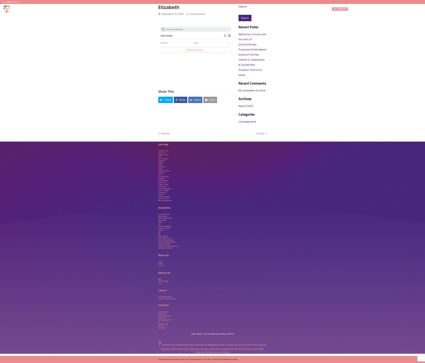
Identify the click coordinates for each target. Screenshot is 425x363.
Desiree (165, 133)
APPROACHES (413, 9)
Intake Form (162, 318)
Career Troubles (163, 191)
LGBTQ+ (161, 195)
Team (160, 261)
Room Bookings (163, 324)
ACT (159, 224)
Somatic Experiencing (165, 218)
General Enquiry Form (165, 320)
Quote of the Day (249, 54)
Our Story (161, 265)
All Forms (161, 326)
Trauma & (161, 151)
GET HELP (397, 9)
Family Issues (162, 187)
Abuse (160, 175)
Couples (160, 163)
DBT (159, 234)
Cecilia (260, 133)
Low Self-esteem (163, 177)
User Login (161, 328)
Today (196, 43)
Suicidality (161, 179)
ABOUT (352, 9)
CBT (159, 232)
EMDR (160, 222)
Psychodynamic (163, 236)
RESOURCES (367, 9)
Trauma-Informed (164, 228)
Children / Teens (163, 185)
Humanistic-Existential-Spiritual (168, 246)
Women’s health (163, 181)
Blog (159, 279)
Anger (160, 169)
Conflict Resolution (164, 197)
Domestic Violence (164, 171)
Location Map (162, 314)
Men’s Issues (162, 183)
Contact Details (163, 312)
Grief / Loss (162, 153)
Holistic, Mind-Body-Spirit (166, 240)
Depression (161, 167)
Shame (160, 165)
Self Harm (161, 173)
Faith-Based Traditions (165, 248)
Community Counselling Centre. (174, 359)
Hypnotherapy (162, 216)
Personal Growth (163, 199)
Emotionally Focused (164, 238)
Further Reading (163, 281)
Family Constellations (165, 226)
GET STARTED (340, 9)
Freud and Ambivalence (253, 49)
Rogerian (161, 230)
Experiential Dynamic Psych (166, 242)
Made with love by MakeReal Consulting (225, 359)
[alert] (174, 29)
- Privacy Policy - (206, 359)
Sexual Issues (162, 193)
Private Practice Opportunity (167, 299)
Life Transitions (163, 159)
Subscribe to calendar (194, 50)
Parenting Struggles (164, 189)
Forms (160, 283)
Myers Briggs (162, 220)
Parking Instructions (164, 316)
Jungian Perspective (164, 244)
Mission (160, 263)
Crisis (160, 157)
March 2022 (246, 106)
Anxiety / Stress (163, 155)
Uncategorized (247, 121)
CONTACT (382, 9)
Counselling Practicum (165, 297)
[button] (165, 100)
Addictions (161, 161)
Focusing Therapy (163, 214)
